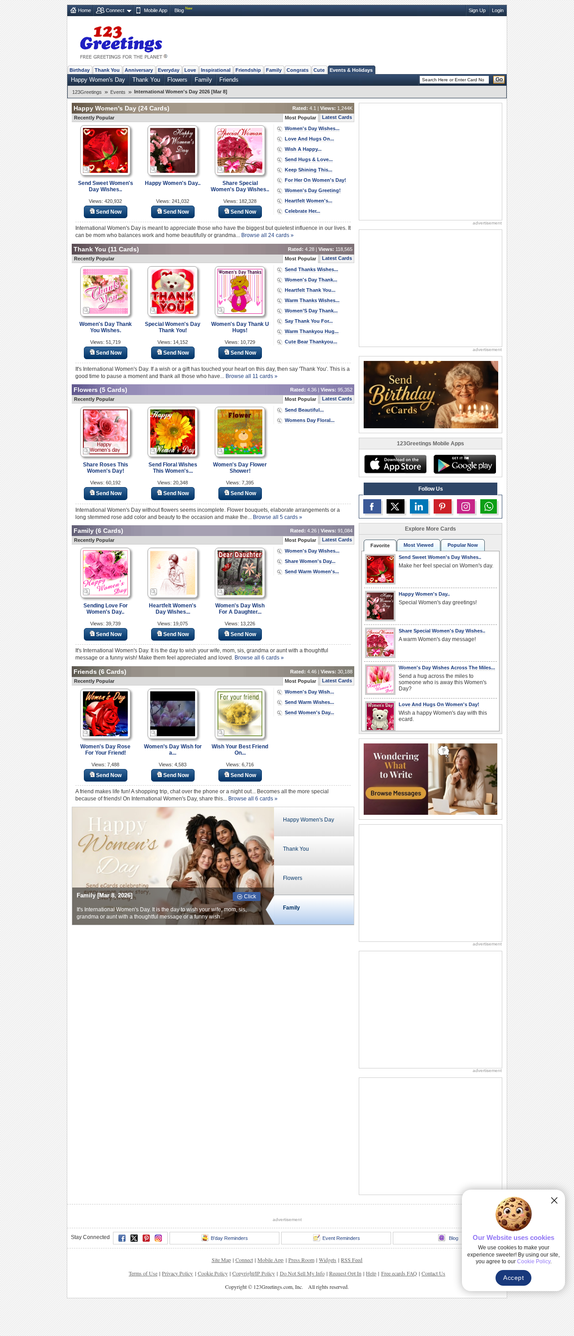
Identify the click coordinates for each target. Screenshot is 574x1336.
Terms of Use (143, 1273)
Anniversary (139, 70)
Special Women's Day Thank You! (172, 327)
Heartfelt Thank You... (310, 290)
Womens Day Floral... (310, 420)
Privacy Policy (177, 1273)
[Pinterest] (146, 1238)
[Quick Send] (86, 169)
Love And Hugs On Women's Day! (439, 704)
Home (84, 10)
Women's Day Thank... (311, 279)
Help (371, 1273)
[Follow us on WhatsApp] (488, 506)
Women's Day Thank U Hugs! (240, 327)
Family (274, 70)
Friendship (248, 70)
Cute (319, 70)
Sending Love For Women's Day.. (105, 608)
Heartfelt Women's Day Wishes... (172, 608)
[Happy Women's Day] (173, 865)
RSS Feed (351, 1259)
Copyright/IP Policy (253, 1273)
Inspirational (215, 70)
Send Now (109, 212)
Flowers (177, 79)
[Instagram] (158, 1238)
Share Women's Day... (310, 561)
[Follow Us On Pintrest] (443, 506)
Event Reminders (341, 1238)
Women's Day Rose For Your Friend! (105, 749)
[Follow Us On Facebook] (372, 506)
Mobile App (155, 10)
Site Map (221, 1259)
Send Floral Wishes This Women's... (172, 467)
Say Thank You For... (309, 321)
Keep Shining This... (308, 169)
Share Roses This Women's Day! (105, 467)
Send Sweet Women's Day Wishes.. (105, 186)
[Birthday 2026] (431, 394)
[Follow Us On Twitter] (395, 506)
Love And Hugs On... (309, 138)
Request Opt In (345, 1273)
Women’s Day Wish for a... (173, 749)
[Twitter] (134, 1238)
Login (498, 10)
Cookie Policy (213, 1273)
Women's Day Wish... (309, 691)
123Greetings (87, 92)
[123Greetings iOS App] (395, 464)
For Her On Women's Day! (315, 180)
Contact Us (433, 1273)
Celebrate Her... (302, 211)
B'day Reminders (229, 1238)
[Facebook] (122, 1238)
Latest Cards (337, 117)
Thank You (107, 70)
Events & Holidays (351, 70)
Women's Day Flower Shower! (240, 467)
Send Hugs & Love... (309, 159)
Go (499, 79)
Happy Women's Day (98, 79)
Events (118, 92)
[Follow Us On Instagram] (466, 506)
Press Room (301, 1259)
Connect (115, 10)
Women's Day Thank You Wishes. (105, 327)
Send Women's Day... (309, 712)
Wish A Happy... (303, 149)
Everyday (168, 70)
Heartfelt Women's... (308, 200)
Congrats (298, 70)
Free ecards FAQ (399, 1273)
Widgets (327, 1259)
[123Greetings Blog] (430, 778)
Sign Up (477, 10)
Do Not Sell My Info (302, 1273)
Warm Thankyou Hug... (312, 331)
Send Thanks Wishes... (311, 269)
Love (190, 70)
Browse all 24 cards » (267, 235)
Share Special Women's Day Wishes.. (240, 186)
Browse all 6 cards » (259, 658)
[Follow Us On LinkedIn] (419, 506)
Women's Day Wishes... (312, 128)
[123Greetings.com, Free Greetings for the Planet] (123, 41)
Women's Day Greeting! (313, 190)
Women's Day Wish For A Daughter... (240, 608)
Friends (229, 79)
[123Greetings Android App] (464, 464)
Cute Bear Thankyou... (311, 341)
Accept (513, 1277)
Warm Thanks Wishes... (312, 300)
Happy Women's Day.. (172, 183)
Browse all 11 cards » (252, 376)
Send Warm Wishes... (309, 702)
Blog (179, 10)
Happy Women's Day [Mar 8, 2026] (123, 895)
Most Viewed (419, 545)
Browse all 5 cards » (277, 517)
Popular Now (463, 545)
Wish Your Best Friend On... (240, 749)
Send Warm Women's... (312, 571)
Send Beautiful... (304, 410)
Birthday (80, 70)
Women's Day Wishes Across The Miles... (447, 667)
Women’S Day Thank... (311, 310)
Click (250, 896)
